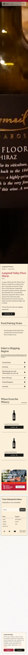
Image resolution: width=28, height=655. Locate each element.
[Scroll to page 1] (13, 262)
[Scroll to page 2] (14, 262)
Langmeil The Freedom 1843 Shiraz (11, 424)
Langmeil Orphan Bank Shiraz (10, 452)
